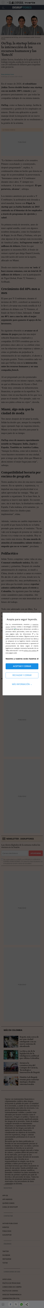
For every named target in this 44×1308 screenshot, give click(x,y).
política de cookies (30, 650)
